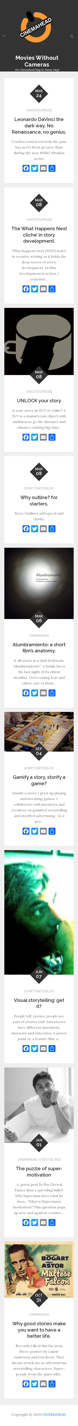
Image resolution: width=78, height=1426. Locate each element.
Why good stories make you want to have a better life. (39, 1330)
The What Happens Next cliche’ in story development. (39, 235)
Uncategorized (39, 110)
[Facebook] (26, 169)
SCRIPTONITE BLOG (39, 488)
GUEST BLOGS (50, 1159)
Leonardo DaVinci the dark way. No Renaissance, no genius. (39, 125)
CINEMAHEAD (39, 635)
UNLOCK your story (39, 400)
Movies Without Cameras (36, 61)
